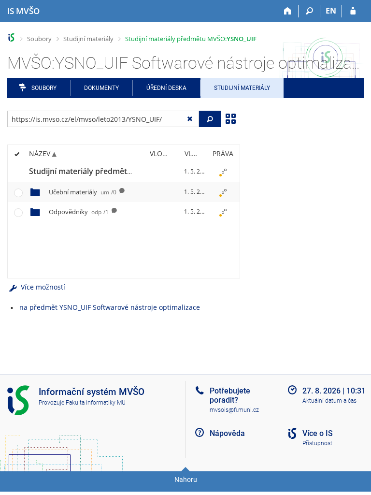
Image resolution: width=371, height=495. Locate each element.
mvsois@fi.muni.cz (234, 410)
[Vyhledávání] (309, 11)
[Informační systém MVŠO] (11, 37)
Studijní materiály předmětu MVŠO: (191, 38)
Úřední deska (166, 88)
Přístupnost (317, 443)
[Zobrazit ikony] (230, 118)
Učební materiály (82, 192)
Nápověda (227, 433)
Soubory (39, 38)
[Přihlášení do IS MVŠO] (353, 11)
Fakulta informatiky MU (96, 402)
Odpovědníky (79, 211)
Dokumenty (101, 88)
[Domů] (288, 11)
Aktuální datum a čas (329, 400)
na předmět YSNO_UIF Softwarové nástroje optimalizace (109, 307)
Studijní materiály (88, 38)
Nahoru (185, 479)
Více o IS (317, 433)
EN (331, 10)
